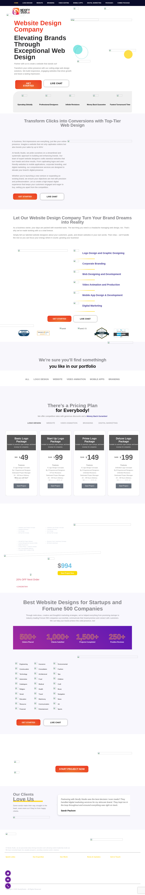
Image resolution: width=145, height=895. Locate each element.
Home (16, 3)
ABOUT (8, 861)
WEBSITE (40, 3)
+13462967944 (119, 10)
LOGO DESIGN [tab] (34, 423)
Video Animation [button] (76, 379)
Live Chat (85, 10)
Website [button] (57, 379)
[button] (52, 196)
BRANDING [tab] (88, 423)
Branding (50, 3)
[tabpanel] (72, 463)
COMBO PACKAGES (13, 865)
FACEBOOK (91, 863)
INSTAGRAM (91, 866)
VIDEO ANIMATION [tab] (69, 423)
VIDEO (35, 871)
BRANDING (37, 868)
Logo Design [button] (41, 379)
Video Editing (64, 3)
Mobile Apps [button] (97, 379)
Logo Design (27, 3)
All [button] (27, 379)
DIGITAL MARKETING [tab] (108, 423)
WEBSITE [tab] (50, 423)
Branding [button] (114, 379)
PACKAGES (109, 3)
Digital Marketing (94, 3)
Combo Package (123, 3)
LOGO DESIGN (38, 861)
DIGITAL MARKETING (40, 878)
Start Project (21, 486)
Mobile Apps (78, 3)
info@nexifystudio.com (117, 865)
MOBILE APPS (38, 875)
